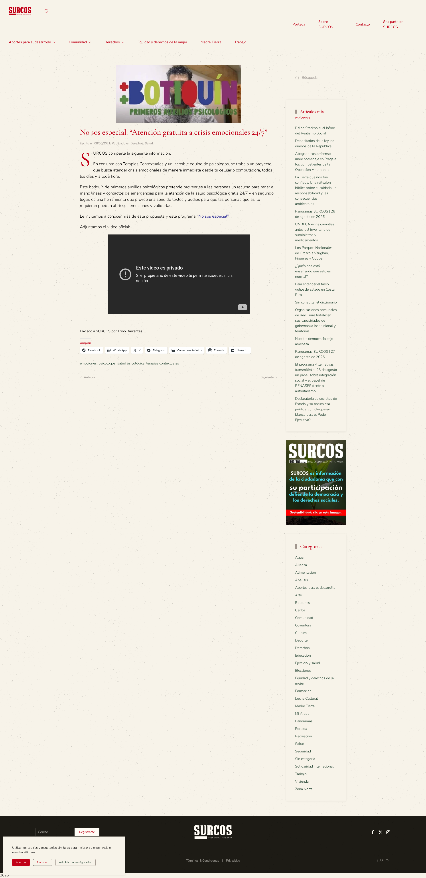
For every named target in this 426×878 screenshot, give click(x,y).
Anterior (89, 377)
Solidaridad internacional (314, 766)
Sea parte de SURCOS (393, 24)
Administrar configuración (75, 862)
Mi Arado (302, 713)
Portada (299, 24)
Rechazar (43, 862)
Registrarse (87, 832)
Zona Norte (303, 789)
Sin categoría (305, 758)
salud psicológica (130, 363)
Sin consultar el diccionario (316, 302)
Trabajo (240, 42)
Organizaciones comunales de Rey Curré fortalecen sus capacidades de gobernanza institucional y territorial (316, 320)
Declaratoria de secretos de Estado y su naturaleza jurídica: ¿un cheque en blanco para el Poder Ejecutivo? (316, 409)
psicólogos (107, 363)
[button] (46, 11)
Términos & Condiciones (202, 860)
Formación (303, 691)
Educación (303, 655)
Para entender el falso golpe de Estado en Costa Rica (315, 289)
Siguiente (267, 377)
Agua (299, 557)
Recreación (303, 736)
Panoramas (304, 721)
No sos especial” (213, 216)
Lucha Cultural (306, 698)
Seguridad (303, 751)
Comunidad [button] (78, 42)
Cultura (301, 632)
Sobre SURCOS (325, 24)
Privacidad (233, 860)
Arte (298, 595)
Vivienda (302, 781)
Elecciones (303, 670)
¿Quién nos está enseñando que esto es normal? (313, 271)
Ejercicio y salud (307, 663)
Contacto (363, 24)
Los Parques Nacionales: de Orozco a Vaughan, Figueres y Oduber (314, 253)
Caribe (300, 610)
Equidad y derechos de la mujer (162, 42)
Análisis (301, 580)
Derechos (136, 143)
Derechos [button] (112, 42)
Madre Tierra (211, 42)
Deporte (301, 640)
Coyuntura (303, 625)
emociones (88, 363)
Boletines (302, 602)
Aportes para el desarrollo (315, 587)
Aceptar (21, 862)
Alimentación (305, 572)
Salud (149, 143)
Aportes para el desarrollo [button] (30, 42)
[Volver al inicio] (20, 11)
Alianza (301, 565)
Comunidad (304, 617)
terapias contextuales (162, 363)
